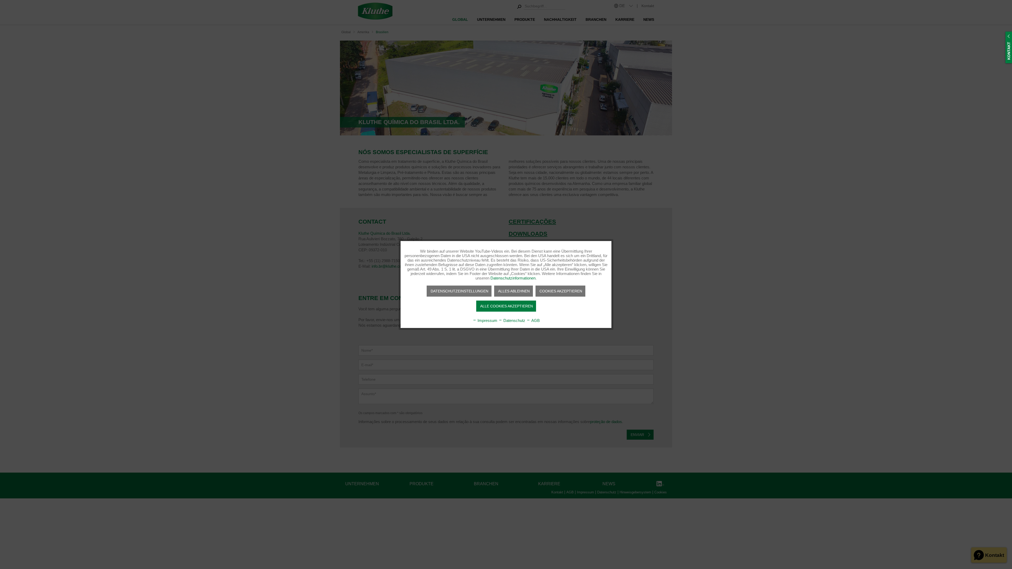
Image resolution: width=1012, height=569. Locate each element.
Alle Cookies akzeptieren (506, 306)
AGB (535, 320)
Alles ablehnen (514, 291)
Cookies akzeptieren (560, 291)
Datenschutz (513, 320)
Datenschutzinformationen (513, 278)
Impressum (486, 320)
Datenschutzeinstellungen (459, 291)
